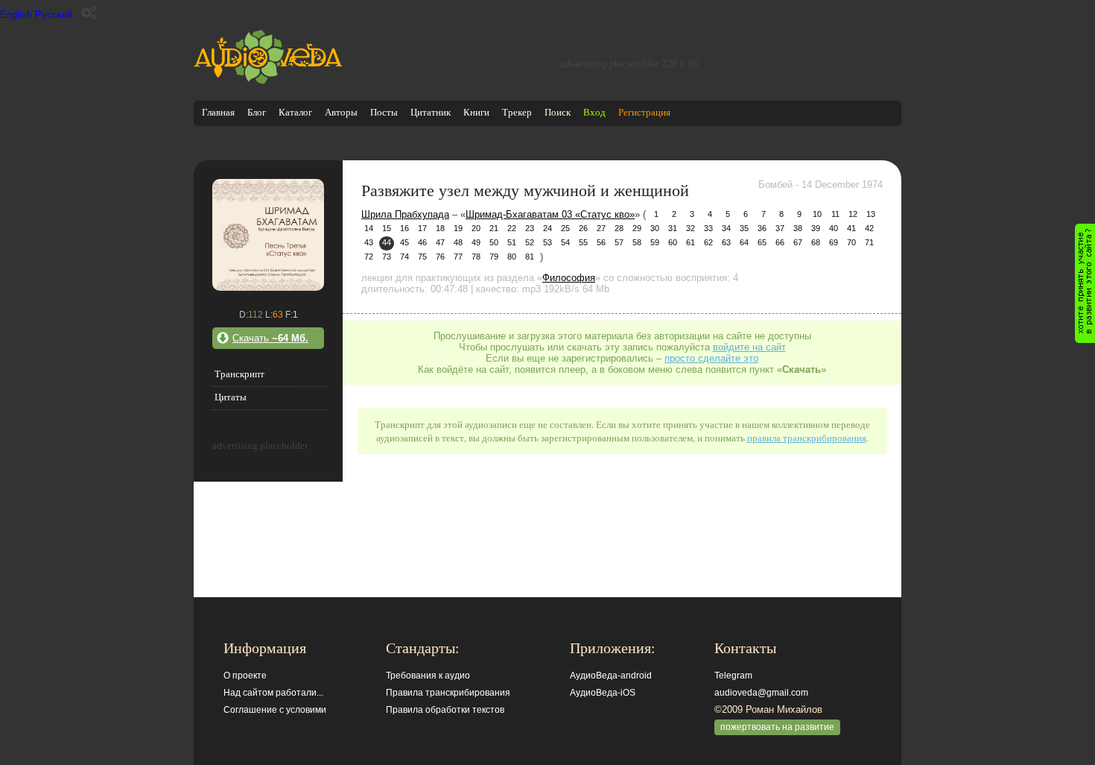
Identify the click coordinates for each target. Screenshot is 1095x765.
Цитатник (430, 112)
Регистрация (644, 112)
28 (619, 228)
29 (636, 228)
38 (797, 228)
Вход (594, 112)
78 (476, 256)
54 (565, 242)
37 (779, 228)
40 (833, 228)
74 (404, 256)
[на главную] (268, 80)
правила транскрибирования (806, 437)
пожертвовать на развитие (777, 727)
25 (565, 228)
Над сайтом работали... (273, 692)
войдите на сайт (749, 347)
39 (815, 228)
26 (583, 228)
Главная (218, 112)
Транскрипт (239, 374)
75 (422, 256)
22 (511, 228)
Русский (53, 14)
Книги (476, 112)
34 (726, 228)
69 (833, 242)
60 (672, 242)
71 (869, 242)
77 (458, 256)
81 (529, 256)
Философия (568, 277)
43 (368, 242)
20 (476, 228)
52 (529, 242)
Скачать (270, 338)
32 (690, 228)
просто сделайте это (711, 358)
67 (797, 242)
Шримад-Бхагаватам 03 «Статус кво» (550, 214)
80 (511, 256)
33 (708, 228)
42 (869, 228)
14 (368, 228)
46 (422, 242)
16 (404, 228)
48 (458, 242)
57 (619, 242)
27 (601, 228)
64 (744, 242)
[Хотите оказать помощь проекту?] (1085, 283)
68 (815, 242)
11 (835, 214)
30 (654, 228)
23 (529, 228)
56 (601, 242)
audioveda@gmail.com (761, 692)
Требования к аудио (428, 675)
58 (636, 242)
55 (583, 242)
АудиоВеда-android (611, 675)
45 (404, 242)
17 (422, 228)
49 (476, 242)
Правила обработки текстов (445, 710)
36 (762, 228)
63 (726, 242)
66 (779, 242)
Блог (256, 112)
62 (708, 242)
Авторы (341, 112)
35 (744, 228)
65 (762, 242)
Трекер (517, 112)
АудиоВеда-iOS (602, 692)
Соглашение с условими (274, 710)
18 (440, 228)
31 (672, 228)
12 (852, 214)
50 (493, 242)
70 (851, 242)
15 (386, 228)
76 (440, 256)
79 (493, 256)
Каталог (295, 112)
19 (458, 228)
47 (440, 242)
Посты (384, 112)
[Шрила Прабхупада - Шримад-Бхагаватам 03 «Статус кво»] (268, 287)
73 (386, 256)
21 (493, 228)
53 (547, 242)
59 (654, 242)
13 (870, 214)
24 (547, 228)
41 (851, 228)
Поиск (558, 112)
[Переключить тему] (89, 13)
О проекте (245, 675)
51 (511, 242)
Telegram (733, 675)
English (16, 14)
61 (690, 242)
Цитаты (231, 397)
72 (368, 256)
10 (817, 214)
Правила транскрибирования (448, 692)
